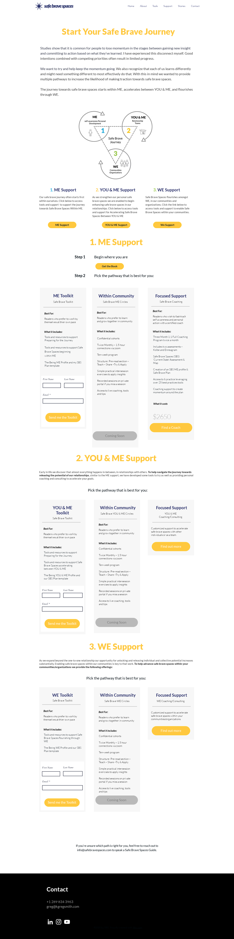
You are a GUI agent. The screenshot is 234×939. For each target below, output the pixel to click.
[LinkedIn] (50, 921)
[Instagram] (58, 921)
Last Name (69, 379)
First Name (48, 379)
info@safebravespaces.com (94, 850)
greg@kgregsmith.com (63, 906)
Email (46, 395)
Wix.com (137, 927)
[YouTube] (67, 921)
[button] (116, 622)
